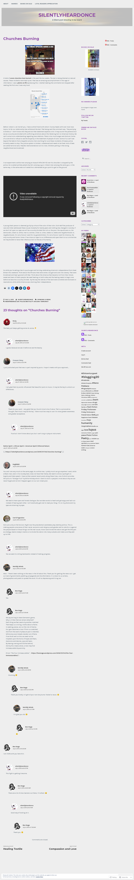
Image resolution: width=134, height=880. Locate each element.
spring (88, 443)
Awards (14, 4)
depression (84, 402)
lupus (92, 429)
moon (89, 433)
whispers (87, 448)
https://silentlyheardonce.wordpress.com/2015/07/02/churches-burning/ (34, 452)
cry (86, 400)
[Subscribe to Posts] (82, 335)
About (5, 4)
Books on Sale (26, 4)
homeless (83, 420)
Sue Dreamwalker (92, 187)
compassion (94, 397)
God (93, 415)
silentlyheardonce (67, 15)
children (93, 395)
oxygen (93, 433)
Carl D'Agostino (18, 518)
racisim (37, 301)
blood (96, 391)
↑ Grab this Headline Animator (90, 324)
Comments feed (86, 363)
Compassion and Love (63, 848)
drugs (95, 402)
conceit (83, 400)
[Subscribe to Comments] (82, 340)
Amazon (93, 388)
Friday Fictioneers (88, 412)
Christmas (84, 397)
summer (93, 443)
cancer (88, 393)
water (83, 448)
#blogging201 (90, 377)
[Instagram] (90, 142)
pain (96, 433)
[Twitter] (86, 142)
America (83, 391)
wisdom (92, 448)
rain (98, 438)
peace (83, 435)
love (86, 430)
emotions (89, 404)
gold (96, 415)
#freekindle (85, 380)
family (83, 407)
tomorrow (85, 445)
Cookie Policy (39, 877)
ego (85, 404)
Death (95, 400)
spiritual (84, 443)
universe (92, 445)
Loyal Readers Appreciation (46, 4)
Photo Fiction (92, 435)
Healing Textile (12, 848)
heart (90, 417)
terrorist (44, 301)
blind (92, 391)
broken (83, 393)
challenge (87, 395)
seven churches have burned (20, 78)
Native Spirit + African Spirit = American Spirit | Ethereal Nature (26, 446)
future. (89, 415)
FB (86, 407)
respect (88, 441)
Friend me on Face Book (88, 128)
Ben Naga (18, 591)
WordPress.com (86, 367)
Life (97, 426)
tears (97, 443)
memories (84, 433)
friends (83, 415)
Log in (83, 355)
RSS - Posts (87, 335)
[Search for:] (90, 158)
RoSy (14, 321)
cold (89, 397)
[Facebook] (82, 142)
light (82, 430)
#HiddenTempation (86, 383)
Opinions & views (44, 299)
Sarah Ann (90, 180)
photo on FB (22, 83)
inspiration (86, 426)
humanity (86, 423)
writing (83, 450)
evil (93, 404)
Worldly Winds (18, 566)
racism (94, 438)
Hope (89, 420)
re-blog (83, 441)
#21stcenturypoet (89, 373)
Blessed (88, 391)
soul (92, 441)
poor (90, 438)
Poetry (85, 438)
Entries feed (85, 359)
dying (82, 404)
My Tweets (84, 120)
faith (96, 404)
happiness (84, 417)
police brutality (26, 301)
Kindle (94, 426)
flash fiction (92, 407)
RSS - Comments (89, 340)
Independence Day (12, 301)
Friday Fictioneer (88, 409)
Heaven (95, 417)
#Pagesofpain (86, 388)
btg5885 (16, 464)
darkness (90, 400)
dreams (90, 402)
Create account (86, 351)
